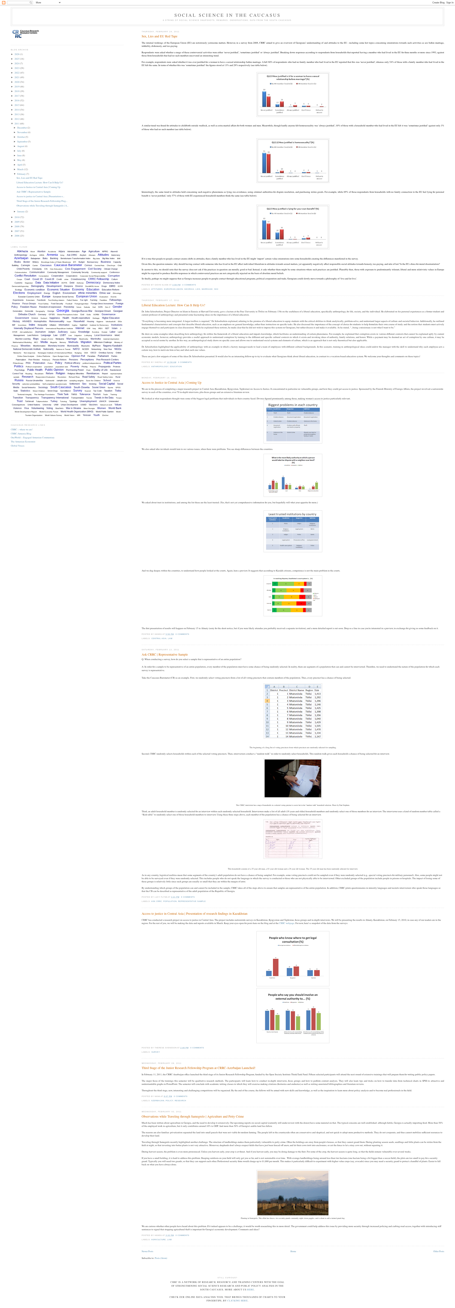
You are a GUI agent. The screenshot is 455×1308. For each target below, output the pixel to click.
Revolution (62, 377)
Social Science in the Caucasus (227, 15)
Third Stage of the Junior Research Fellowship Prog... (42, 201)
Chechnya (111, 265)
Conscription (44, 276)
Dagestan (29, 283)
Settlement (74, 384)
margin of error (47, 339)
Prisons (93, 367)
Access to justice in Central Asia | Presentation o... (40, 196)
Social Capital (107, 383)
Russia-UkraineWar (34, 380)
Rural (118, 377)
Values (118, 404)
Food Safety (43, 304)
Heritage (96, 318)
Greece (34, 318)
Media (44, 341)
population (170, 901)
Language (46, 335)
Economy (78, 289)
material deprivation (111, 339)
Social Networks (29, 387)
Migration (86, 341)
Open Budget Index (61, 356)
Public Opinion (54, 369)
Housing (90, 321)
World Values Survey (53, 415)
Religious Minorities (76, 373)
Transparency (32, 397)
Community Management (58, 272)
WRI (78, 415)
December (22, 127)
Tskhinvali (29, 401)
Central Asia (159, 638)
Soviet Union (98, 387)
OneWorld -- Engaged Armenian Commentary (33, 437)
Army (62, 255)
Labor (112, 331)
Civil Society (94, 268)
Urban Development (69, 405)
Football (69, 304)
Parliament (103, 356)
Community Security (80, 272)
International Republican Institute (59, 328)
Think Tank (63, 394)
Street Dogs (52, 391)
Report (105, 373)
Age (84, 251)
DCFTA (64, 283)
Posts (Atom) (161, 1258)
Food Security (57, 304)
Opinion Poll (78, 355)
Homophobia (40, 321)
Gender (117, 306)
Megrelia (53, 342)
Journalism (40, 332)
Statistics (25, 390)
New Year (108, 349)
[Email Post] (192, 362)
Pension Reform (59, 360)
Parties (114, 356)
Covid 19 (37, 279)
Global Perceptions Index (67, 315)
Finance (16, 303)
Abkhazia (22, 251)
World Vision (69, 415)
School (107, 380)
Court (27, 279)
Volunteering (37, 408)
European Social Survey (63, 297)
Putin (88, 370)
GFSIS (52, 314)
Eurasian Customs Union (29, 297)
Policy (169, 1101)
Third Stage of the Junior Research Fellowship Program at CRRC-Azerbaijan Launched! (198, 1068)
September (22, 141)
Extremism (30, 300)
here (250, 1289)
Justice (73, 332)
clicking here (237, 1300)
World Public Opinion (105, 412)
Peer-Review (34, 360)
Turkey (54, 401)
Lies (198, 289)
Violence (17, 408)
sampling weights (76, 381)
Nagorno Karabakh (112, 345)
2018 (17, 91)
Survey (155, 1052)
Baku (45, 258)
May (19, 160)
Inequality (42, 325)
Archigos (33, 255)
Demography (37, 286)
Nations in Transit (63, 349)
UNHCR (102, 401)
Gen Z (107, 307)
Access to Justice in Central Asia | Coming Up (171, 382)
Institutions (116, 325)
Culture (114, 279)
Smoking (92, 384)
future (79, 307)
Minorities (26, 345)
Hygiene (100, 321)
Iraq (94, 328)
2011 (17, 123)
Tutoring (63, 401)
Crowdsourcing (78, 279)
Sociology (43, 387)
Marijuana (60, 339)
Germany (42, 314)
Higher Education (111, 318)
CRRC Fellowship (98, 278)
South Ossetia (82, 387)
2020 (17, 81)
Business (106, 261)
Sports (110, 387)
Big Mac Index (108, 258)
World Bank (114, 408)
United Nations (34, 405)
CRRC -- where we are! (22, 429)
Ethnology (117, 293)
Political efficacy (72, 363)
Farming (93, 300)
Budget (82, 262)
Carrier (35, 265)
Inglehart (83, 325)
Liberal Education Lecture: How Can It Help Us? (173, 305)
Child (120, 265)
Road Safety (88, 376)
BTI (74, 262)
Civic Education (56, 269)
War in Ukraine (73, 408)
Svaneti (88, 391)
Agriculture (158, 1240)
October (21, 136)
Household (79, 321)
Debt (72, 283)
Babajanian (35, 258)
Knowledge (84, 331)
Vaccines (93, 404)
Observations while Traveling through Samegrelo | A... (42, 205)
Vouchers (59, 408)
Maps (36, 338)
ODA (86, 353)
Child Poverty (23, 269)
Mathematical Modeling (22, 342)
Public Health (34, 369)
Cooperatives (71, 276)
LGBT (63, 335)
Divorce (79, 286)
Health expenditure (81, 318)
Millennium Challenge (103, 342)
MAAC (117, 335)
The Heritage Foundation (44, 394)
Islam (114, 328)
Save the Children (93, 381)
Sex (216, 289)
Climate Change (111, 269)
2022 (17, 72)
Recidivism (39, 374)
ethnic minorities (87, 292)
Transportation (77, 398)
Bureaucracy (92, 262)
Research (180, 1101)
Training (113, 394)
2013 (17, 114)
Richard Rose (74, 377)
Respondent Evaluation (45, 377)
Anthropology (159, 366)
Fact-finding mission (56, 300)
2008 (17, 226)
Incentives (22, 325)
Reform (49, 373)
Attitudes (157, 289)
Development (54, 286)
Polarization (39, 363)
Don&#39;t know (92, 286)
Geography (40, 311)
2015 (17, 105)
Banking (54, 258)
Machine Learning (23, 339)
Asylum (83, 255)
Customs (18, 283)
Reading (28, 374)
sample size (62, 380)
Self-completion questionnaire (54, 384)
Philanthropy (18, 363)
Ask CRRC (156, 901)
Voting (49, 408)
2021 (17, 77)
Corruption (114, 275)
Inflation (53, 325)
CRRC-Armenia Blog (21, 433)
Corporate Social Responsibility (92, 276)
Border (26, 262)
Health (66, 318)
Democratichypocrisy (20, 286)
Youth (96, 415)
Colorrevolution (21, 272)
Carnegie (25, 265)
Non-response (29, 353)
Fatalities (103, 300)
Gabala (87, 307)
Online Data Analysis (25, 356)
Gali (94, 307)
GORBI (96, 315)
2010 (17, 217)
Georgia (189, 289)
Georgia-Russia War (82, 311)
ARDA (41, 255)
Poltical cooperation (34, 367)
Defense (80, 283)
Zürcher (105, 415)
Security (16, 384)
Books (17, 262)
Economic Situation (58, 289)
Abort (32, 252)
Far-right (84, 300)
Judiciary (63, 331)
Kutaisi (104, 332)
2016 (17, 100)
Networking (96, 349)
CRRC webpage (286, 923)
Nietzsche (17, 353)
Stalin (15, 391)
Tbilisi (118, 390)
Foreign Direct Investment (102, 304)
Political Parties (112, 362)
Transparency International (55, 397)
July (19, 150)
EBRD (112, 286)
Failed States (72, 300)
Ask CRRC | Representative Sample (165, 654)
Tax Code (97, 391)
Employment (34, 292)
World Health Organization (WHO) (77, 411)
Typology (73, 401)
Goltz (89, 315)
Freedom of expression (50, 307)
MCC (36, 342)
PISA (28, 363)
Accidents (52, 252)
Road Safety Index (105, 377)
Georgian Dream (103, 311)
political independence (92, 363)
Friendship (69, 307)
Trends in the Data (103, 397)
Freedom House (28, 307)
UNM (56, 405)
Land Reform (32, 335)
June (19, 155)
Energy (47, 293)
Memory (63, 342)
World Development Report (26, 412)
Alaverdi (114, 251)
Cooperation (57, 276)
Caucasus (46, 265)
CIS (45, 269)
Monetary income (56, 346)
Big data (96, 258)
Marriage (207, 289)
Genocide (29, 311)
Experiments (18, 300)
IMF (13, 325)
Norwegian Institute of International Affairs (55, 353)
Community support (99, 272)
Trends (89, 398)
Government (22, 317)
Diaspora (68, 286)
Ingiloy (74, 325)
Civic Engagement (75, 268)
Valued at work (106, 405)
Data (38, 282)
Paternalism (21, 360)
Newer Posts (147, 1251)
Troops (119, 398)
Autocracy (115, 255)
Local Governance (103, 335)
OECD (93, 353)
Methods (73, 342)
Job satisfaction (26, 332)
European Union (173, 289)
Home (293, 1251)
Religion (60, 373)
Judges (51, 332)
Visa (26, 408)
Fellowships (115, 300)
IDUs (120, 321)
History (16, 321)
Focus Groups (29, 303)
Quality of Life (100, 370)
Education (176, 366)
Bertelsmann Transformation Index (75, 258)
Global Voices (17, 445)
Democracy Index (111, 283)
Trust (20, 401)
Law (170, 638)
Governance (109, 314)
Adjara (61, 251)
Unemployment (88, 401)
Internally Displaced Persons (28, 328)
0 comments (185, 362)
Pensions (73, 359)
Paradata (91, 356)
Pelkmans (46, 360)
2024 (17, 63)
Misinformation (39, 346)
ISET (107, 328)
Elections (19, 292)
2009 (17, 221)
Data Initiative (51, 282)
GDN (100, 307)
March (20, 169)
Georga (50, 311)
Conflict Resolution (25, 275)
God (82, 314)
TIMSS (74, 394)
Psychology (20, 370)
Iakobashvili (110, 321)
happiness (55, 318)
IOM (88, 328)
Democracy (93, 282)
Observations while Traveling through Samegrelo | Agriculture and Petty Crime (193, 1116)
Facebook (41, 300)
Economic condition (35, 289)
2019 (17, 86)
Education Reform (110, 289)
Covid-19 (49, 279)
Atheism (92, 255)
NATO (76, 349)
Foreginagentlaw (81, 304)
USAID (83, 405)
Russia (19, 380)
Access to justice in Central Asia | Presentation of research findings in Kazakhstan (194, 913)
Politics (18, 366)
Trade (105, 394)
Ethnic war (105, 293)
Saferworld (50, 381)
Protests (116, 367)
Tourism (97, 394)
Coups (19, 279)
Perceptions (87, 359)
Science (116, 381)
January (21, 211)
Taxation (108, 391)
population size (62, 367)
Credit (59, 279)
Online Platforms (43, 356)
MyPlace (96, 346)
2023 (17, 68)
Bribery (36, 262)
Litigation (78, 335)
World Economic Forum (48, 412)
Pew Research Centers (107, 359)
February (21, 173)
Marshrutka (83, 339)
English (56, 293)
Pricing (84, 367)
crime (66, 279)
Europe (46, 296)
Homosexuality (56, 321)
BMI (118, 258)
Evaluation (104, 297)
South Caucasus (60, 387)
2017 (17, 95)
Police (50, 363)
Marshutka (96, 339)
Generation (17, 311)
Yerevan (87, 415)
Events (113, 297)
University (47, 405)
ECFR (120, 286)
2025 (17, 58)
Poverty (75, 366)
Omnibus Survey (106, 353)
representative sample (192, 901)
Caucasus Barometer (68, 265)
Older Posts (438, 1251)
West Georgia (89, 408)
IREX (100, 328)
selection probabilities (31, 384)
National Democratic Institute (27, 349)
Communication (37, 272)
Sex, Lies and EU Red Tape (159, 36)
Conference (114, 272)
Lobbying (88, 335)
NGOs (117, 349)
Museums (85, 346)
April (20, 164)
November (22, 132)
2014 (17, 109)
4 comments (189, 285)
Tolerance (84, 394)
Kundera (95, 332)
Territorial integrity (24, 394)
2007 (17, 231)
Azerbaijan (157, 1101)
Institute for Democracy (99, 325)
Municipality (73, 346)
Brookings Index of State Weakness (56, 262)
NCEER (85, 349)
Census (88, 265)
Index (32, 324)
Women (101, 408)
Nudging (78, 353)
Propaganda (104, 366)
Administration (73, 251)
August (21, 146)
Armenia (52, 254)
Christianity (37, 269)
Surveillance (65, 391)
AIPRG (105, 251)
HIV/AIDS (26, 321)
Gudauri (44, 318)
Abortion (41, 251)
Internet (80, 328)
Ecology (18, 290)
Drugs (104, 286)
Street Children (39, 391)
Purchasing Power (75, 370)
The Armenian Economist (23, 441)
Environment (69, 293)
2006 (17, 235)
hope (69, 321)
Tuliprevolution (42, 401)
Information (64, 325)
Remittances (93, 373)
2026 (17, 54)
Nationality (48, 349)
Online (118, 353)
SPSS (118, 387)
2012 (17, 118)
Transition (18, 397)
